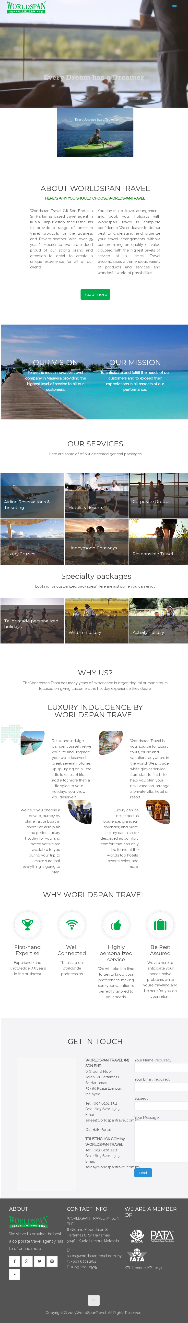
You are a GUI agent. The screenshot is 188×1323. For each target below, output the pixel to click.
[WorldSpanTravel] (27, 7)
